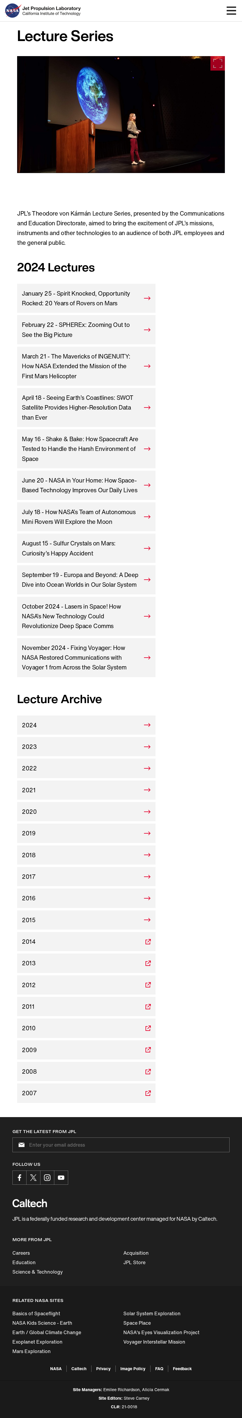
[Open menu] (231, 10)
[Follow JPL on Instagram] (47, 1178)
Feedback (182, 1368)
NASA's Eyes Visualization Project (161, 1332)
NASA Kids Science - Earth (42, 1322)
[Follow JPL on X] (33, 1178)
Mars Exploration (31, 1351)
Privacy (103, 1368)
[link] (121, 114)
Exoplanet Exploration (37, 1341)
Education (24, 1262)
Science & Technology (37, 1271)
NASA (56, 1368)
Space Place (137, 1322)
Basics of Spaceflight (36, 1313)
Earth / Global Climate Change (46, 1332)
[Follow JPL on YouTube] (61, 1178)
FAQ (159, 1368)
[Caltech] (29, 1203)
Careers (21, 1252)
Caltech (78, 1368)
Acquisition (136, 1252)
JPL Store (134, 1262)
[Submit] (20, 1144)
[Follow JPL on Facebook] (19, 1178)
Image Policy (132, 1368)
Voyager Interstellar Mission (154, 1341)
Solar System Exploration (152, 1313)
